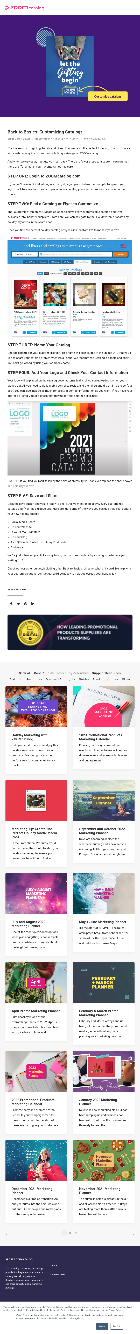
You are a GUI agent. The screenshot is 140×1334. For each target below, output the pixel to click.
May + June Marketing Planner (103, 922)
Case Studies (44, 673)
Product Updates (105, 679)
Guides (73, 139)
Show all (24, 673)
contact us (44, 573)
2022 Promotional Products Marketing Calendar (33, 1102)
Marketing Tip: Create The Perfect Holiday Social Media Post (34, 833)
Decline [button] (116, 1326)
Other (126, 679)
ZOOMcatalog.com (63, 176)
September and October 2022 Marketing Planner (102, 831)
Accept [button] (102, 1326)
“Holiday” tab (103, 217)
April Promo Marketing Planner (36, 1011)
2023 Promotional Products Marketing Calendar (100, 737)
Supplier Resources (106, 673)
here (100, 568)
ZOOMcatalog (96, 139)
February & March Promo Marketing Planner (98, 1013)
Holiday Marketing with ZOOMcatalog (29, 737)
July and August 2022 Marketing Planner (28, 924)
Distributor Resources (53, 139)
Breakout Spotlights (60, 679)
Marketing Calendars (73, 673)
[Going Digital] (70, 632)
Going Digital (58, 1274)
